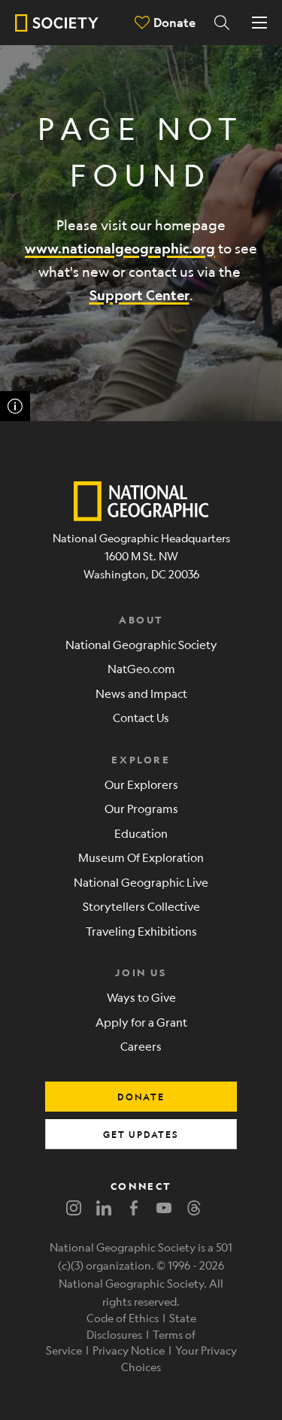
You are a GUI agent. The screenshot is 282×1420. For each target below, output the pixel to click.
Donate (174, 22)
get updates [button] (141, 1134)
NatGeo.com (141, 668)
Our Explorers (141, 784)
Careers (141, 1046)
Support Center (139, 295)
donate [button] (141, 1097)
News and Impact (141, 693)
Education (141, 833)
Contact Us (141, 717)
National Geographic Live (141, 882)
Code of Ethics (122, 1317)
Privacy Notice (128, 1350)
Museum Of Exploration (141, 857)
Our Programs (141, 808)
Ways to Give (141, 997)
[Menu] (259, 23)
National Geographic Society (141, 644)
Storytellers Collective (141, 906)
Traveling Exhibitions (141, 931)
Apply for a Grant (141, 1022)
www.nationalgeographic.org (120, 248)
